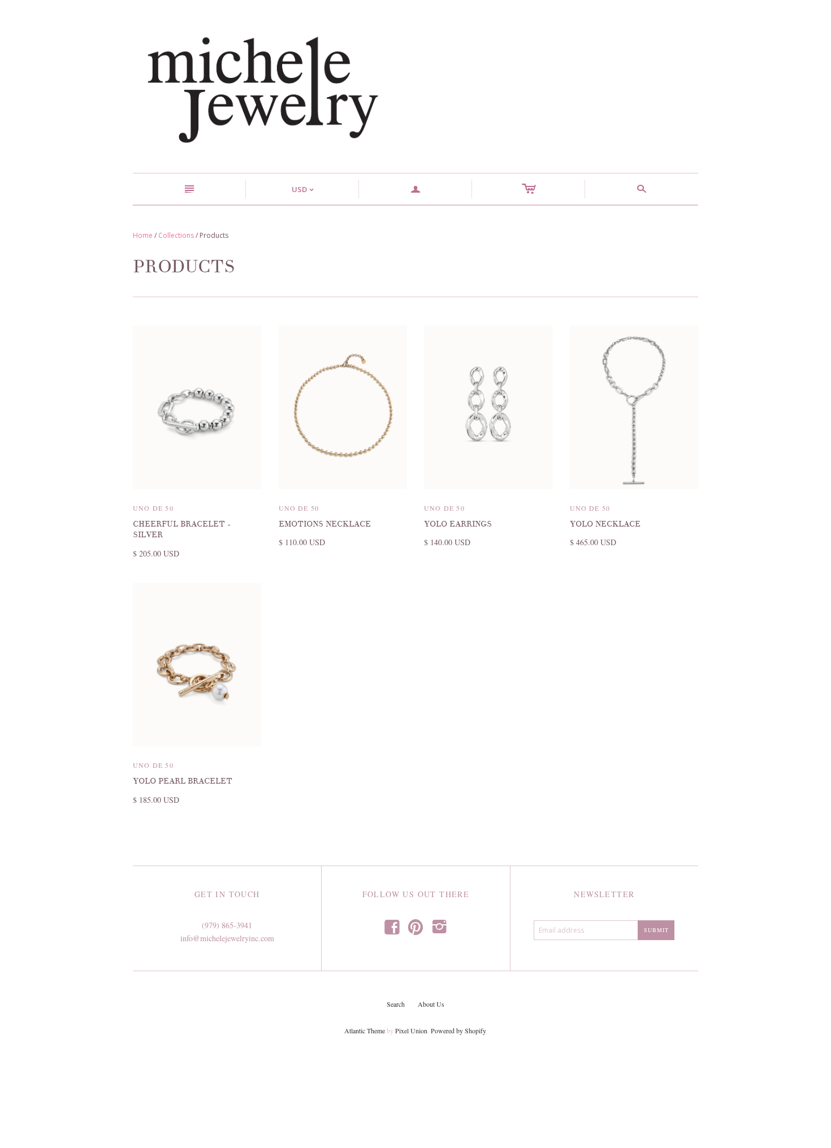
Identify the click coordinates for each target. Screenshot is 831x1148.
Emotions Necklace (325, 524)
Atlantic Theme (364, 1030)
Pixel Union (411, 1030)
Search (396, 1003)
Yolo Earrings (458, 524)
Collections (176, 235)
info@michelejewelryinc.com (227, 938)
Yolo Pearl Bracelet (182, 781)
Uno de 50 (153, 507)
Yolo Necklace (605, 524)
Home (143, 235)
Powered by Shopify (458, 1030)
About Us (431, 1003)
